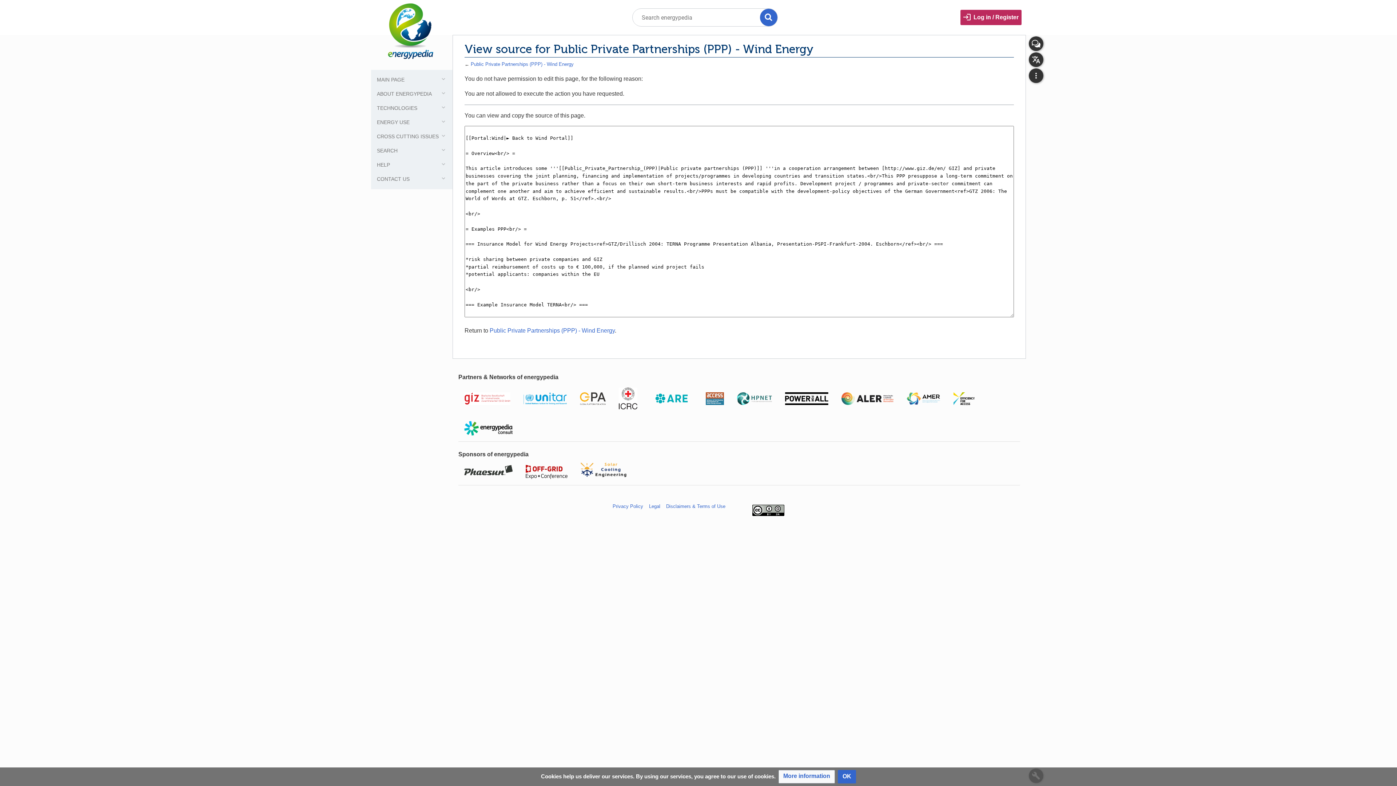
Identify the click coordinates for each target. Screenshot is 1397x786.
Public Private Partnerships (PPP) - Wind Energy (522, 64)
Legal (654, 506)
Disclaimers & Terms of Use (695, 506)
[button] (807, 776)
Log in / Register (996, 17)
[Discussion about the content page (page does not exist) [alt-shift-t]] (1036, 43)
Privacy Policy (628, 506)
